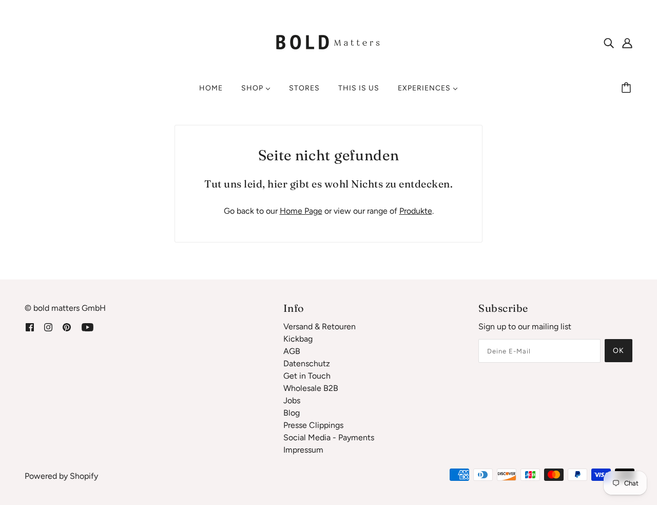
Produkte (415, 211)
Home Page (301, 211)
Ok (618, 350)
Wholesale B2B (310, 388)
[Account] (627, 42)
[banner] (328, 42)
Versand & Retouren (319, 326)
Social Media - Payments (328, 437)
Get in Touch (307, 376)
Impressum (303, 450)
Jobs (291, 400)
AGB (291, 351)
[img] (609, 42)
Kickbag (298, 339)
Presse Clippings (313, 425)
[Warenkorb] (628, 88)
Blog (291, 413)
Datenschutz (306, 363)
